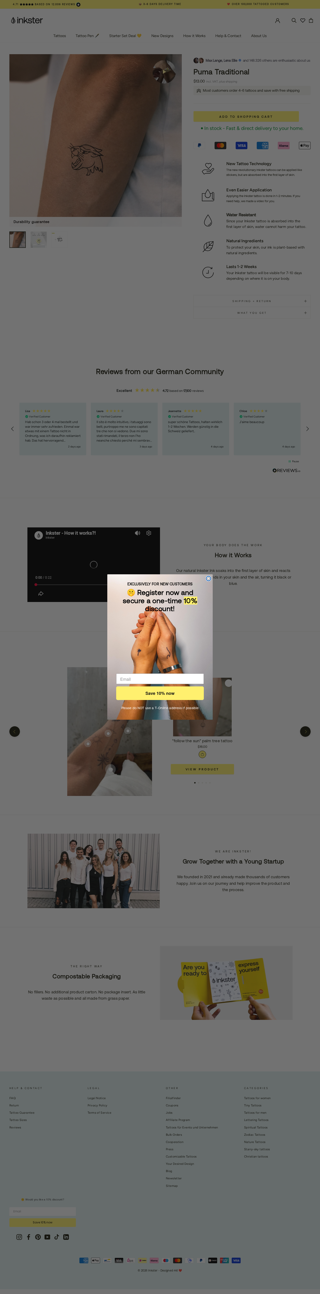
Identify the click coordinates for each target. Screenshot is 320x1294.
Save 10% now (160, 693)
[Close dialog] (208, 578)
